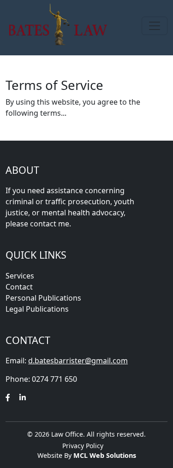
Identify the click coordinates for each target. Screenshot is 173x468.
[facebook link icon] (8, 397)
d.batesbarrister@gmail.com (78, 360)
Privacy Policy (82, 445)
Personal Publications (43, 298)
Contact (19, 287)
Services (20, 276)
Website (50, 455)
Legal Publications (37, 309)
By (100, 455)
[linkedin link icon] (22, 397)
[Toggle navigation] (154, 26)
